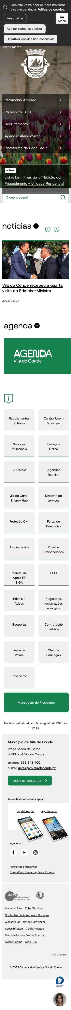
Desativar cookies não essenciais (30, 39)
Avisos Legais (13, 942)
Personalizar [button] (15, 18)
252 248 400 (30, 763)
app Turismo (49, 811)
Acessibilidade (40, 895)
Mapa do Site (13, 908)
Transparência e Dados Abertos (25, 935)
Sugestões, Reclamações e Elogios (32, 872)
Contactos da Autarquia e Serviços (27, 915)
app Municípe (25, 811)
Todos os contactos (27, 781)
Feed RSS (31, 942)
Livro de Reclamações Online (17, 896)
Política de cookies (51, 9)
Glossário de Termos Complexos (25, 922)
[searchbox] (30, 197)
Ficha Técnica (33, 908)
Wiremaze (59, 954)
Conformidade (35, 928)
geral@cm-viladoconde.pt (37, 768)
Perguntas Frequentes (23, 867)
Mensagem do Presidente (36, 702)
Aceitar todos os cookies (25, 29)
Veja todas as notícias (16, 226)
